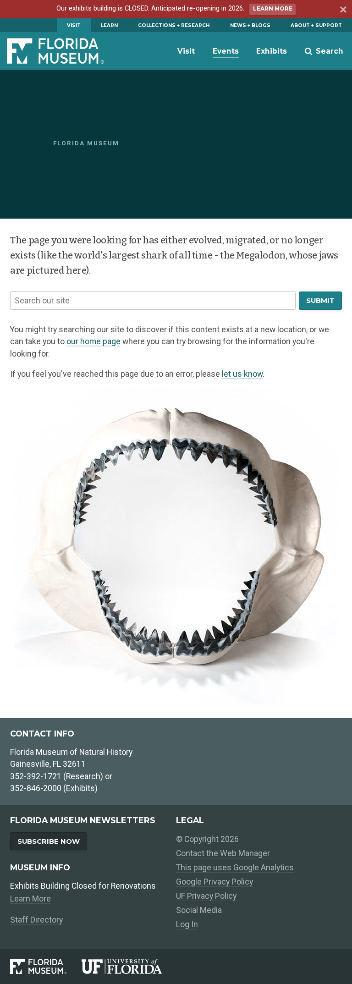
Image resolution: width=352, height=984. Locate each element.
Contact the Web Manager (223, 853)
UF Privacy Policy (206, 896)
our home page (93, 341)
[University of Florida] (129, 966)
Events (226, 51)
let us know (242, 374)
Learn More (272, 8)
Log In (187, 924)
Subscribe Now (48, 841)
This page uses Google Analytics (235, 867)
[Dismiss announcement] (342, 10)
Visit (74, 25)
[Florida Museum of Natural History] (46, 966)
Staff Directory (36, 919)
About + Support (316, 25)
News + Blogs (250, 25)
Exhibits (271, 51)
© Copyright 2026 (207, 839)
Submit (320, 301)
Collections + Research (173, 25)
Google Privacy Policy (214, 881)
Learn (109, 25)
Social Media (199, 910)
